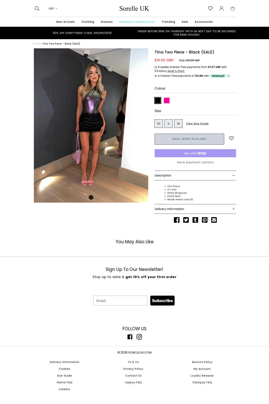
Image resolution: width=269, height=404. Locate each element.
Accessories (204, 22)
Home (36, 43)
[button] (232, 8)
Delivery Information (64, 362)
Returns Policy (202, 362)
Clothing (87, 22)
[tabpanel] (91, 125)
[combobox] (52, 8)
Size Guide (64, 375)
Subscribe (162, 300)
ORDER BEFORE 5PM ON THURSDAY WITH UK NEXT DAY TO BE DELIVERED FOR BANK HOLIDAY (187, 32)
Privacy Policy (133, 369)
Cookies (64, 369)
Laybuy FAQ (133, 382)
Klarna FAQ (64, 382)
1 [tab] (91, 197)
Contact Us (133, 375)
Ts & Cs (133, 362)
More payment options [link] (195, 162)
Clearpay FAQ (202, 382)
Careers (64, 389)
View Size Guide (197, 123)
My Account (202, 369)
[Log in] (221, 8)
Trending (168, 22)
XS (158, 123)
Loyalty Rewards (202, 375)
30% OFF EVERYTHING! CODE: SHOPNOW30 (82, 33)
